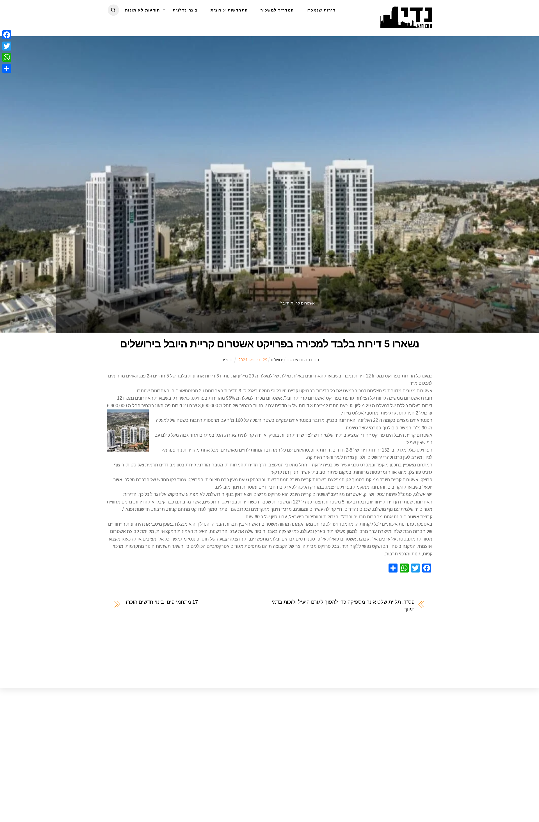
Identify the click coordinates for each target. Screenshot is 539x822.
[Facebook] (6, 34)
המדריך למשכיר (277, 10)
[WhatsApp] (6, 57)
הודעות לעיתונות (142, 10)
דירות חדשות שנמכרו (303, 359)
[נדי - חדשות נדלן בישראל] (406, 25)
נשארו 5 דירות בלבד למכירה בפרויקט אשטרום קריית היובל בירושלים (269, 344)
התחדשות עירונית (229, 10)
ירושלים (277, 359)
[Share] (6, 68)
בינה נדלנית (185, 10)
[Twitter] (6, 46)
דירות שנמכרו (321, 10)
